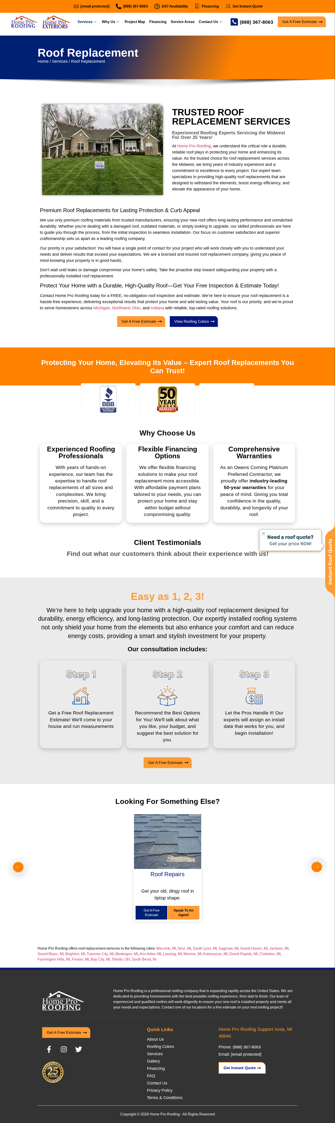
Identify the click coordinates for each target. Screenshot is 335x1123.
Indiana (157, 308)
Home (43, 61)
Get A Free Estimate (152, 912)
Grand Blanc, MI (51, 954)
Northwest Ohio (126, 308)
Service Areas (183, 22)
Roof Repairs (167, 874)
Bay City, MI (100, 959)
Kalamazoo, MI (215, 954)
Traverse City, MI (100, 954)
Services (85, 22)
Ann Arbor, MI (150, 954)
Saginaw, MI (228, 948)
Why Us (108, 22)
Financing (158, 22)
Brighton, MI (75, 954)
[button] (18, 867)
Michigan (101, 308)
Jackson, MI (279, 948)
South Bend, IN (144, 959)
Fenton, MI (80, 959)
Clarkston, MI (270, 954)
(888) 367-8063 (256, 22)
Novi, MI (184, 948)
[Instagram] (64, 1049)
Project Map (135, 22)
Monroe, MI (192, 954)
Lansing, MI (172, 954)
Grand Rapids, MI (243, 954)
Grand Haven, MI (254, 948)
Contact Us (208, 22)
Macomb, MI (166, 948)
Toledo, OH (121, 959)
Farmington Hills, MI (54, 959)
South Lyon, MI (205, 948)
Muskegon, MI (126, 954)
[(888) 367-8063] (234, 22)
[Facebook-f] (49, 1049)
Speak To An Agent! (183, 912)
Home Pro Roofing (194, 146)
